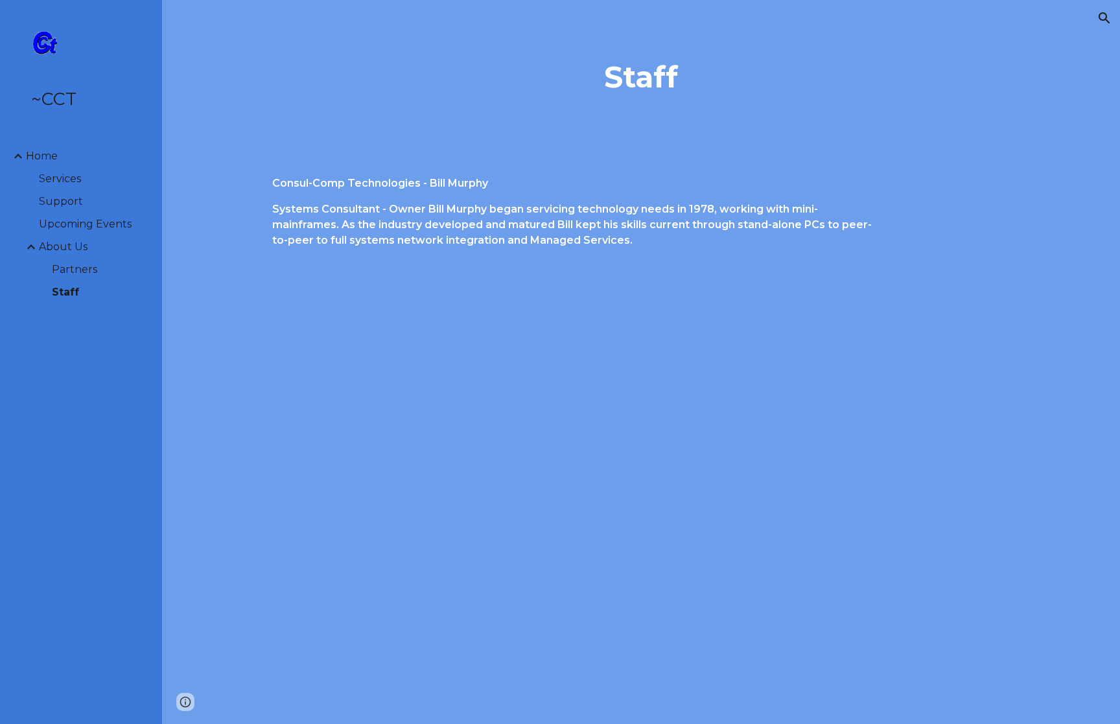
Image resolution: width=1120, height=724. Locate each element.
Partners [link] (74, 269)
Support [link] (61, 201)
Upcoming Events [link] (85, 224)
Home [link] (42, 156)
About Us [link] (63, 246)
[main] (641, 77)
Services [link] (60, 178)
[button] (1104, 18)
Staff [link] (65, 292)
